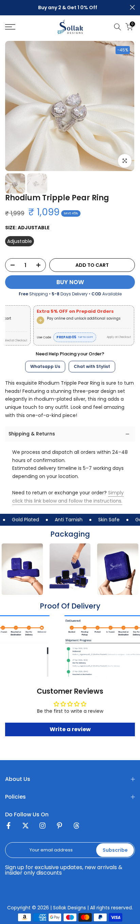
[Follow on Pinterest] (59, 827)
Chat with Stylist (92, 366)
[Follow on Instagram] (42, 827)
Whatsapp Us (45, 366)
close (132, 7)
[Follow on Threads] (76, 827)
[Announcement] (67, 8)
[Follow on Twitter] (25, 827)
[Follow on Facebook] (8, 827)
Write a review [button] (70, 729)
